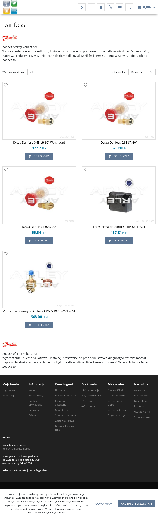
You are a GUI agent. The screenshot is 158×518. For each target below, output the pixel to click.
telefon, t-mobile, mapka (16, 448)
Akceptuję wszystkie (136, 503)
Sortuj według (118, 72)
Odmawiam (103, 503)
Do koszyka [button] (41, 156)
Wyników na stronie (13, 72)
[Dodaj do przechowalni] (6, 85)
